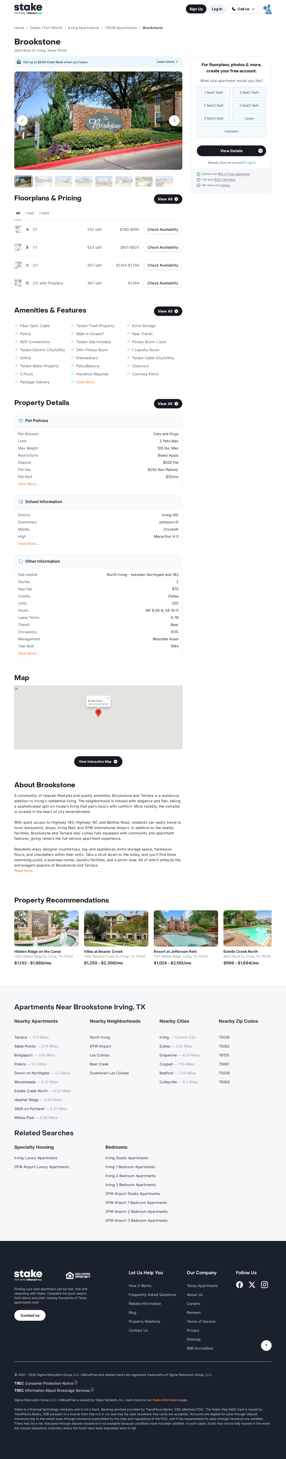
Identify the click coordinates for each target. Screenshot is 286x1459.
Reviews (194, 1312)
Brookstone (37, 42)
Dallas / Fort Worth (46, 27)
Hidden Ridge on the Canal (37, 951)
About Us (195, 1294)
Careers (193, 1303)
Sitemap (194, 1339)
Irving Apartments (83, 27)
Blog (132, 1312)
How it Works (140, 1285)
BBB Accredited (200, 1348)
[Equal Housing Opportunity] (78, 1275)
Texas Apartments (202, 1285)
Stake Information (166, 1400)
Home (19, 27)
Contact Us (138, 1330)
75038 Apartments (121, 27)
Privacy (193, 1330)
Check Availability (162, 229)
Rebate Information (145, 1303)
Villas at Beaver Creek (103, 951)
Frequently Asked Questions (152, 1294)
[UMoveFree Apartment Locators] (28, 1275)
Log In (217, 9)
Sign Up (196, 9)
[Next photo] (174, 120)
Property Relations (144, 1321)
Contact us (30, 1315)
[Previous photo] (22, 120)
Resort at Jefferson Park (175, 951)
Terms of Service (201, 1321)
